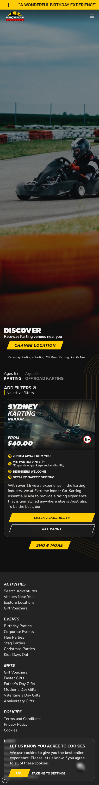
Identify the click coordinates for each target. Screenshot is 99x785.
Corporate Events (19, 631)
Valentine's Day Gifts (22, 695)
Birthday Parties (18, 626)
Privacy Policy (15, 724)
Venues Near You (19, 596)
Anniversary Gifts (19, 701)
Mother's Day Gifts (20, 689)
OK (19, 773)
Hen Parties (14, 637)
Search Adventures (20, 591)
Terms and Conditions (23, 718)
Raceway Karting (19, 357)
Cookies (11, 730)
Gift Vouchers (15, 608)
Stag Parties (14, 643)
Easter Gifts (14, 678)
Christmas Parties (19, 649)
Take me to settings (49, 773)
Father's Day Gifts (19, 683)
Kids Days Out (16, 654)
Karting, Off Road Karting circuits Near (60, 357)
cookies (41, 763)
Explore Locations (19, 602)
